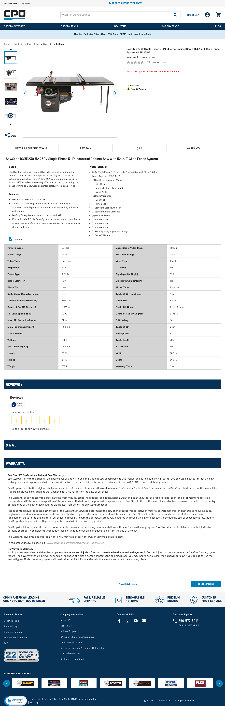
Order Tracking (11, 620)
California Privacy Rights (72, 658)
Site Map (34, 702)
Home (7, 44)
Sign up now (206, 583)
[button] (11, 58)
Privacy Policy (50, 699)
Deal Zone (120, 26)
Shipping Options (13, 631)
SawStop (131, 57)
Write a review (159, 62)
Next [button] (10, 124)
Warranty (193, 148)
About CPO (65, 620)
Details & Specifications (31, 148)
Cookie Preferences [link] (70, 653)
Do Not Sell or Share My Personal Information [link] (82, 647)
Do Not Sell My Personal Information (79, 699)
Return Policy (10, 626)
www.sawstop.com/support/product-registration (75, 542)
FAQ (6, 643)
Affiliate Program (68, 631)
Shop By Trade (170, 26)
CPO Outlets (26, 3)
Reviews (85, 148)
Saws (46, 44)
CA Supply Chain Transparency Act (77, 636)
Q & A (139, 148)
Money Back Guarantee (15, 637)
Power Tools (33, 44)
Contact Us (66, 625)
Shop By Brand (69, 26)
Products (18, 44)
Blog (218, 26)
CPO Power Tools (10, 3)
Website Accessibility (71, 642)
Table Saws (58, 44)
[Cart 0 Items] (218, 14)
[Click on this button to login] (207, 14)
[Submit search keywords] (175, 15)
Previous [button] (10, 49)
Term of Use (34, 699)
